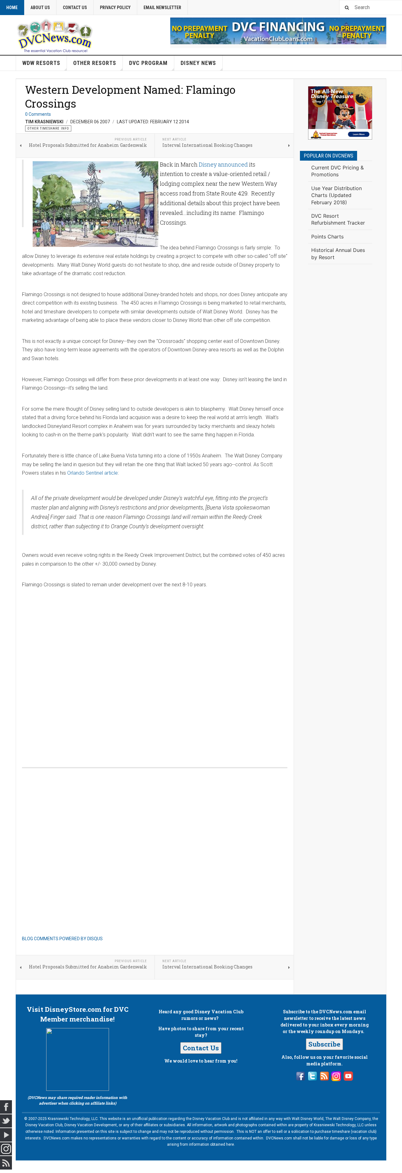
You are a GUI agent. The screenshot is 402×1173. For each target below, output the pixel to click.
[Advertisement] (340, 372)
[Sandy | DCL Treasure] (340, 113)
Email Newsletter (162, 7)
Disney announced (223, 164)
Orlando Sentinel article (92, 473)
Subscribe (324, 1044)
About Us (40, 7)
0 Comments (38, 114)
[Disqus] (154, 671)
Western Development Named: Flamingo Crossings (130, 96)
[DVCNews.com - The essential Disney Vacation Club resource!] (55, 35)
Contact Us (75, 7)
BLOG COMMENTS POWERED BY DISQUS (62, 938)
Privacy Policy (115, 7)
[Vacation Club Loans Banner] (278, 31)
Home (12, 7)
